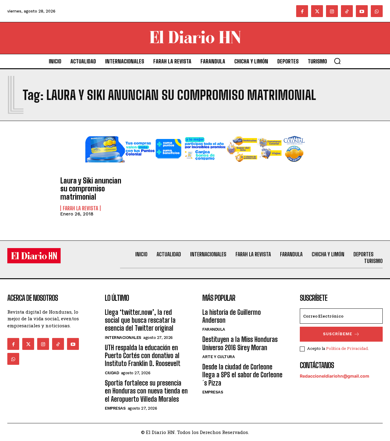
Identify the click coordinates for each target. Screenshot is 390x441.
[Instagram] (332, 11)
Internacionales (123, 337)
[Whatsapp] (377, 11)
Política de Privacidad (347, 348)
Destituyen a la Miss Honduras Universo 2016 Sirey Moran (240, 343)
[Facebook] (302, 11)
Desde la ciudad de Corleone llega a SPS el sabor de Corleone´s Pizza (242, 375)
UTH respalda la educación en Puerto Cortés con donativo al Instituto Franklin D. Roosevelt (142, 355)
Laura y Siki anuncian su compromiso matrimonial (90, 188)
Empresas (115, 408)
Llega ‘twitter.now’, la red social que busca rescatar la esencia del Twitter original (140, 320)
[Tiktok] (347, 11)
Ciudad (112, 373)
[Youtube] (362, 11)
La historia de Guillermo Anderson (231, 316)
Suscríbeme (337, 334)
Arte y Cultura (218, 356)
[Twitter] (317, 11)
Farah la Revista (80, 208)
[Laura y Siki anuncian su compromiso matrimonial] (30, 195)
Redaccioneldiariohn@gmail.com (334, 376)
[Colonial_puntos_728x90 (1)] (195, 167)
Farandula (213, 329)
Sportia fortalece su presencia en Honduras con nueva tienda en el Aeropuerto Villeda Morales (146, 391)
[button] (337, 61)
